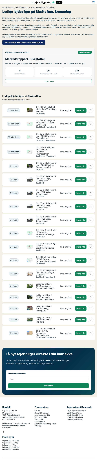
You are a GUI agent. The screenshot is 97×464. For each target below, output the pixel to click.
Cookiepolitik (40, 422)
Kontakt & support (42, 413)
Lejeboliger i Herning (10, 449)
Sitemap (38, 426)
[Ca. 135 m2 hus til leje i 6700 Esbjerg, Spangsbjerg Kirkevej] (66, 260)
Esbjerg (20, 100)
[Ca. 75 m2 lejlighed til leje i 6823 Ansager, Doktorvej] (66, 274)
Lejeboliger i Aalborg (75, 417)
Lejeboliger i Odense (75, 415)
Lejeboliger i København (76, 411)
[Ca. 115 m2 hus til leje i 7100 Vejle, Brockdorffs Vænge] (66, 233)
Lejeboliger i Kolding (10, 443)
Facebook (3, 431)
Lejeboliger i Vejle (9, 445)
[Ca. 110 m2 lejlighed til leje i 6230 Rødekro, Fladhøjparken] (66, 151)
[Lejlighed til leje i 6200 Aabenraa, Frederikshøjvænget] (66, 286)
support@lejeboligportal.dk (13, 417)
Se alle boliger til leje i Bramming (15, 7)
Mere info (80, 110)
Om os (37, 411)
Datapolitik (39, 419)
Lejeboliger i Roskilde (10, 447)
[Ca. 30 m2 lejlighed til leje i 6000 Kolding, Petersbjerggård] (66, 166)
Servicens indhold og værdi (45, 424)
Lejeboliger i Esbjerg (75, 419)
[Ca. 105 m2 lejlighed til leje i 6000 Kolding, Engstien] (66, 110)
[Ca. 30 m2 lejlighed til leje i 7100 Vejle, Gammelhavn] (66, 179)
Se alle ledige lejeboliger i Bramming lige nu (24, 42)
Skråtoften (50, 7)
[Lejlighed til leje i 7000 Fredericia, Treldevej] (66, 320)
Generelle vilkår (41, 417)
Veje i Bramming (37, 7)
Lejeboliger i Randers (10, 441)
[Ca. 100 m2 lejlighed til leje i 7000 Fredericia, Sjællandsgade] (66, 333)
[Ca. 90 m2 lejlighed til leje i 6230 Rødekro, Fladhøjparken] (66, 137)
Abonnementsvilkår (42, 415)
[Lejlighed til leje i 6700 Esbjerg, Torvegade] (66, 308)
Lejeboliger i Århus (74, 413)
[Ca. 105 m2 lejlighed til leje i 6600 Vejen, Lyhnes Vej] (66, 124)
